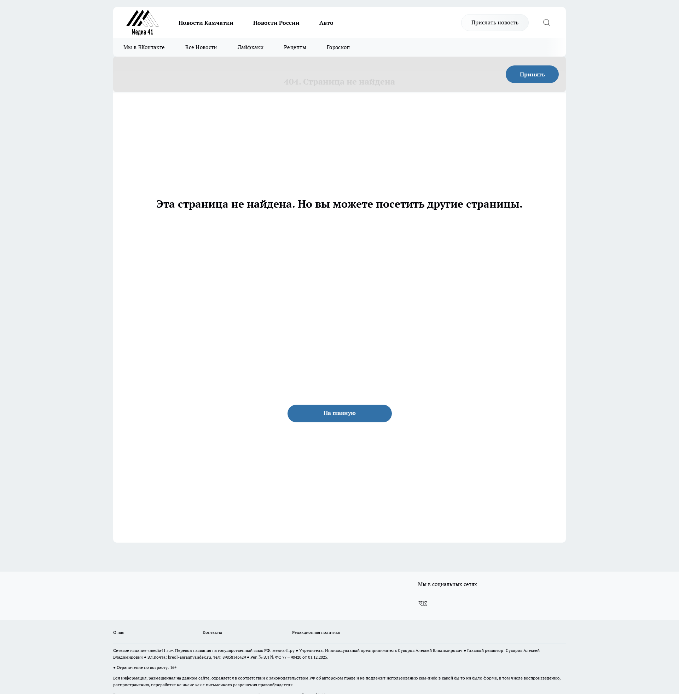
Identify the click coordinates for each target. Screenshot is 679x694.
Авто (326, 22)
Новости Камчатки (206, 22)
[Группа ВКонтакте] (422, 603)
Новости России (276, 22)
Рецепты (295, 47)
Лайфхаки (250, 47)
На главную (340, 412)
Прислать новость (494, 22)
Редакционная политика (316, 632)
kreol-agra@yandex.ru (189, 657)
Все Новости (201, 47)
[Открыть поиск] (546, 23)
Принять (532, 74)
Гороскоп (338, 47)
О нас (118, 632)
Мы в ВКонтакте (144, 47)
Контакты (212, 632)
